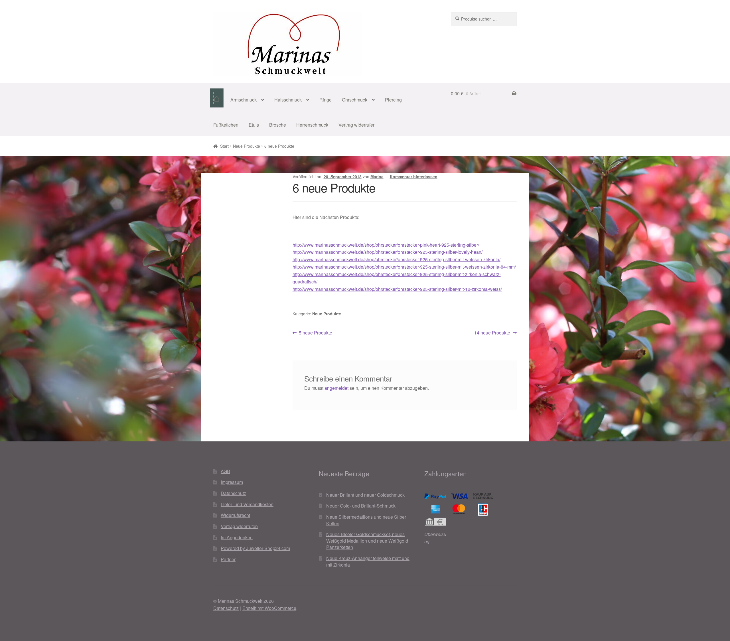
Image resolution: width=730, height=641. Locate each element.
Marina (377, 176)
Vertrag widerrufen (357, 124)
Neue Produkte (246, 146)
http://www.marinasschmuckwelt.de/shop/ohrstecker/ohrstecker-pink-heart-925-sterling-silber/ (386, 245)
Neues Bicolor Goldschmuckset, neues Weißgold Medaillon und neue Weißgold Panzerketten (367, 540)
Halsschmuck (288, 99)
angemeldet (336, 388)
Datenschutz (233, 493)
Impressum (232, 482)
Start (224, 146)
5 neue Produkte (315, 333)
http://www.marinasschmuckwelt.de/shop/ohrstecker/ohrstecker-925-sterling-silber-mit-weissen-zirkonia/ (396, 259)
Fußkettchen (225, 124)
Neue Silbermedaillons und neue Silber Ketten (366, 520)
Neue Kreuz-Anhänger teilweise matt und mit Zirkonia (367, 561)
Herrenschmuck (312, 124)
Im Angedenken (237, 537)
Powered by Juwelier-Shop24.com (255, 548)
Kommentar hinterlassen (413, 176)
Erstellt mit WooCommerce (269, 608)
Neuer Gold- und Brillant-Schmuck (361, 505)
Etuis (254, 124)
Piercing (393, 99)
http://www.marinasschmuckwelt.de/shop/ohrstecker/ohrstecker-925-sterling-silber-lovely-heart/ (387, 252)
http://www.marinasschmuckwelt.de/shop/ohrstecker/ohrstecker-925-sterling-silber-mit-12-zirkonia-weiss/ (397, 289)
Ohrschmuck (354, 99)
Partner (228, 559)
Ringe (325, 99)
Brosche (277, 124)
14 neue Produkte (492, 333)
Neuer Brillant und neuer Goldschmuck (365, 495)
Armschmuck (243, 99)
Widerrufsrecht (235, 515)
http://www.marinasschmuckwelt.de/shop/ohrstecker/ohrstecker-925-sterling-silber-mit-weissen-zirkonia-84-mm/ (404, 266)
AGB (225, 471)
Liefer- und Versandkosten (247, 504)
